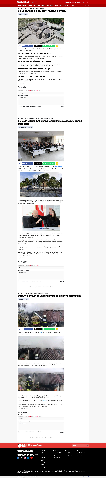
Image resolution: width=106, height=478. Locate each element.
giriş (30, 90)
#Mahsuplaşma (22, 127)
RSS (19, 476)
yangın (41, 332)
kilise (35, 64)
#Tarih (20, 14)
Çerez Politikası (56, 457)
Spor (34, 5)
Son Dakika (21, 8)
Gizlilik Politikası (57, 452)
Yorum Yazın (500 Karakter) (24, 95)
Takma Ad (20, 89)
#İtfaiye (26, 299)
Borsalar (67, 450)
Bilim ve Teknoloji (40, 5)
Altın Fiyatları (68, 452)
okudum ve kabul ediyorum (30, 106)
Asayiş (47, 5)
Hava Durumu (80, 450)
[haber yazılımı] (86, 476)
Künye (54, 454)
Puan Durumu (80, 454)
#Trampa (30, 127)
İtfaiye (45, 400)
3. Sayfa (72, 5)
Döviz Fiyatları (68, 454)
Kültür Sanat (66, 5)
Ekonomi (24, 5)
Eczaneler (79, 455)
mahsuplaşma (58, 166)
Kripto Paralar (68, 455)
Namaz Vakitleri (81, 452)
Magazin (30, 5)
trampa (32, 170)
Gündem (19, 5)
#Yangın (21, 299)
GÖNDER (62, 106)
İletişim (55, 455)
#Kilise (25, 14)
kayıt (37, 90)
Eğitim (51, 5)
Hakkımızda (56, 450)
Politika (56, 5)
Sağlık (60, 5)
